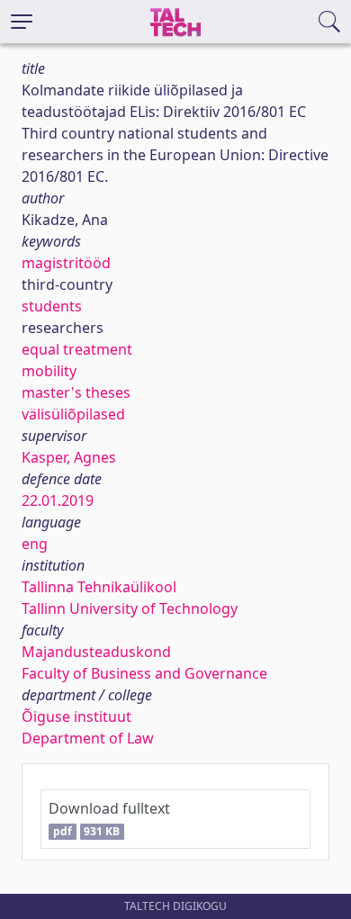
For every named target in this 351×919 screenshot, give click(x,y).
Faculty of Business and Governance (144, 673)
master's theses (76, 392)
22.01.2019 (58, 500)
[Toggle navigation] (21, 21)
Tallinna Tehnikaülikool (99, 587)
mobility (49, 371)
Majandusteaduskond (96, 652)
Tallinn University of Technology (130, 608)
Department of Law (88, 738)
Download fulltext (109, 818)
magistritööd (66, 263)
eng (35, 544)
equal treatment (77, 349)
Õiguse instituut (76, 716)
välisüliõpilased (73, 414)
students (52, 306)
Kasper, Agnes (69, 457)
